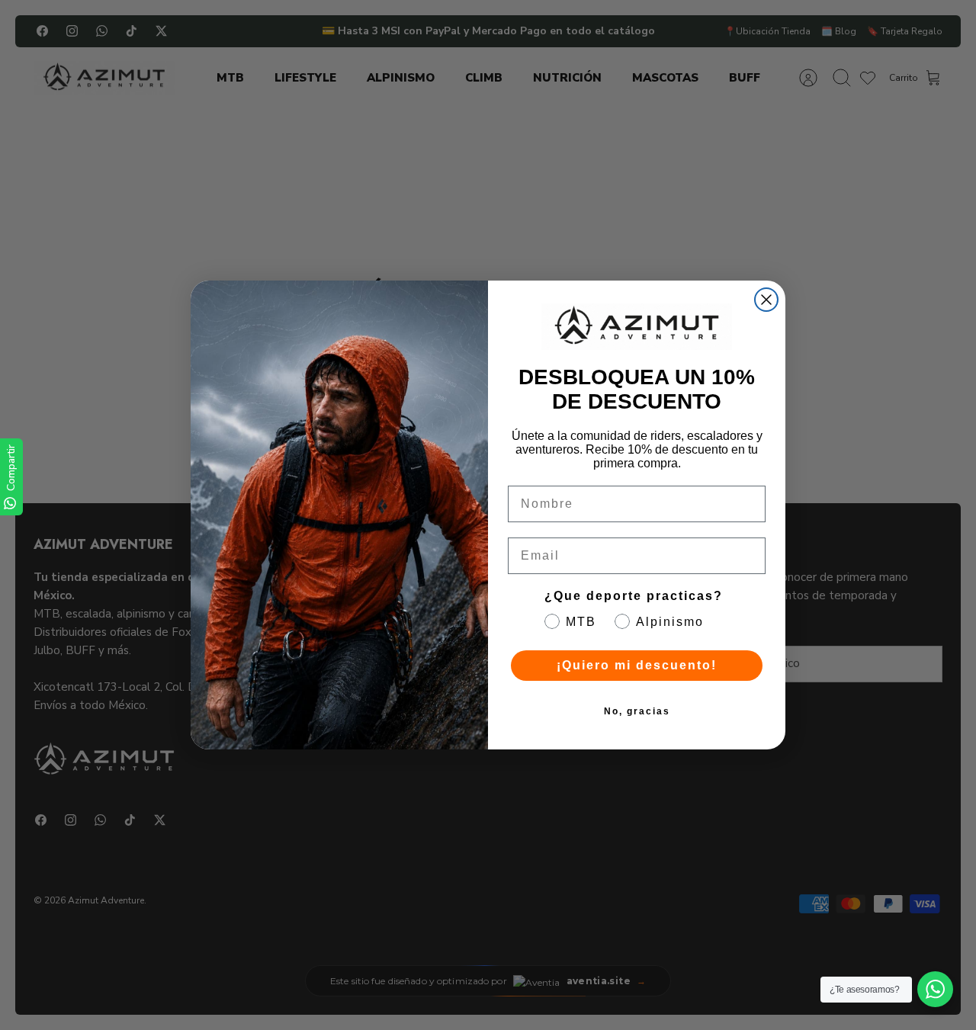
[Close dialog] (766, 299)
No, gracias (637, 711)
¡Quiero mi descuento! (637, 665)
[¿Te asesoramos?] (935, 989)
